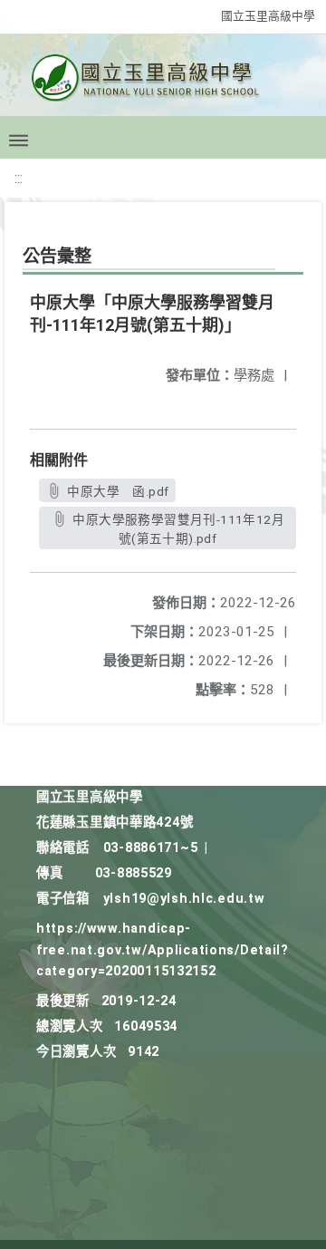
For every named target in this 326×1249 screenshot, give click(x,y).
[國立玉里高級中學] (163, 82)
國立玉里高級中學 (268, 16)
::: (18, 178)
